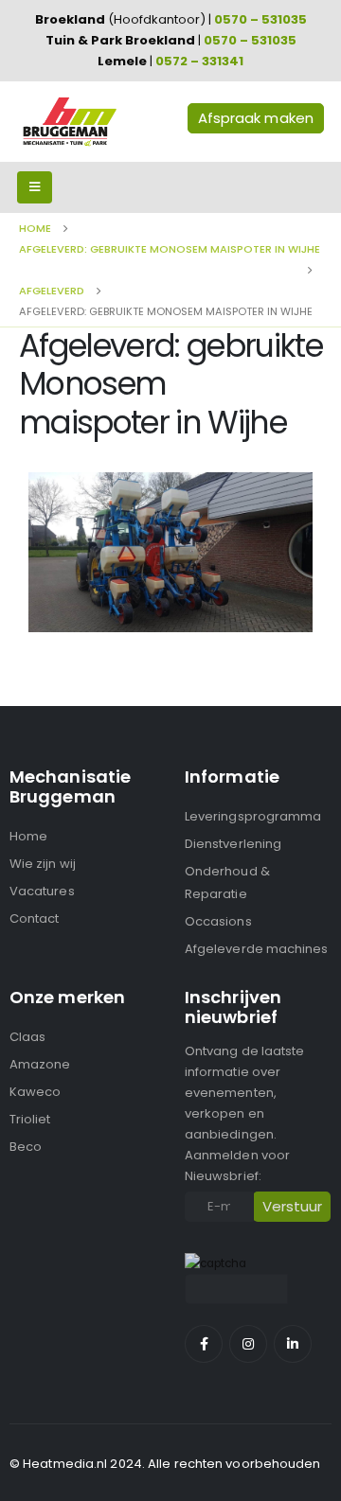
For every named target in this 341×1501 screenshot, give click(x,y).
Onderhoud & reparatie (227, 882)
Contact (34, 918)
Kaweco (35, 1092)
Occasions (218, 921)
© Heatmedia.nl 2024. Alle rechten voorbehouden (165, 1464)
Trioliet (30, 1119)
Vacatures (42, 891)
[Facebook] (204, 1344)
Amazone (39, 1064)
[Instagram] (248, 1344)
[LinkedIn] (293, 1344)
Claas (27, 1037)
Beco (25, 1147)
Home (28, 836)
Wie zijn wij (42, 864)
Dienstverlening (233, 844)
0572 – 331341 (199, 61)
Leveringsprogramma (253, 816)
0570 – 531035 (260, 19)
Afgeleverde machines (256, 949)
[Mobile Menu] (34, 187)
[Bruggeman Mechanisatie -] (69, 122)
